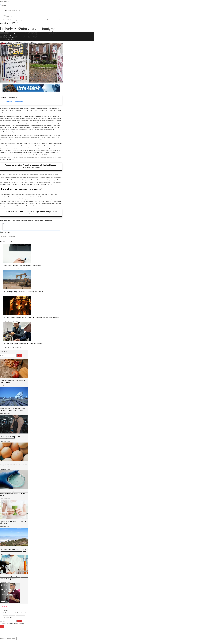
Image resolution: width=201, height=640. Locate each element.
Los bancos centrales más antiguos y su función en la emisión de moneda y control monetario (31, 318)
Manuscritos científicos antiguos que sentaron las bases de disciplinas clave (14, 578)
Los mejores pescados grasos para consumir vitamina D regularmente (14, 465)
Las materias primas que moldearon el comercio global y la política (24, 292)
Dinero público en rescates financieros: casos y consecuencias (22, 266)
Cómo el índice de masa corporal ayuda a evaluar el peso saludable (13, 437)
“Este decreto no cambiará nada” (14, 101)
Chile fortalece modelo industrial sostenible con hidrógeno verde (22, 344)
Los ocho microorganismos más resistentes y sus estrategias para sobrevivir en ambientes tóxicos (14, 493)
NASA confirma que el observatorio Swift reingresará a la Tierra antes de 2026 (12, 409)
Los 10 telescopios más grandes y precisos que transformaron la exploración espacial (13, 550)
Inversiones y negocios (6, 23)
